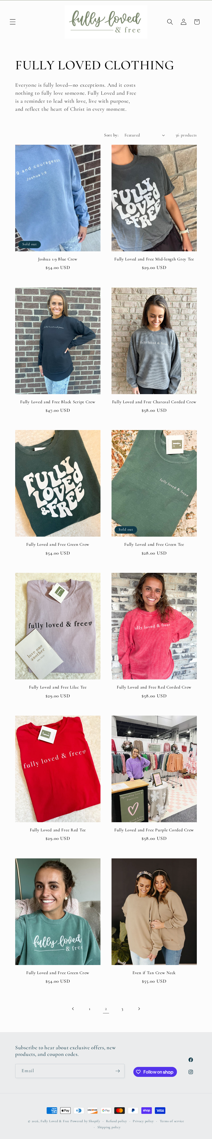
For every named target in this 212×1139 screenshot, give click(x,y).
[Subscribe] (117, 1071)
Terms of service (172, 1121)
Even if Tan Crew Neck (154, 972)
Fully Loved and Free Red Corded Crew (154, 687)
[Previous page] (73, 1008)
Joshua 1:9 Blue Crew (57, 259)
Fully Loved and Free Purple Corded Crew (154, 829)
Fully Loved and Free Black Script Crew (57, 401)
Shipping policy (109, 1127)
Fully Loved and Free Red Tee (58, 829)
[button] (12, 21)
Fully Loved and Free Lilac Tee (58, 687)
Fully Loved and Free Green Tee (154, 544)
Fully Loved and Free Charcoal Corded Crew (154, 401)
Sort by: (111, 135)
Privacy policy (143, 1121)
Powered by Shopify (85, 1121)
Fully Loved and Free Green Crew (57, 544)
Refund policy (116, 1121)
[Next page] (138, 1008)
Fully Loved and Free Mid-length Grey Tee (154, 259)
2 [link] (106, 1008)
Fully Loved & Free (55, 1121)
